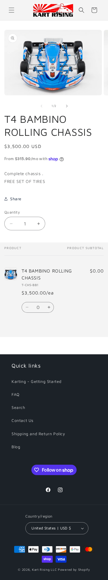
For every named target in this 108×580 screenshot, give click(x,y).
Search (18, 407)
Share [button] (16, 198)
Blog (16, 446)
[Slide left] (41, 106)
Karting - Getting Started (37, 381)
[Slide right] (66, 106)
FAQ (16, 394)
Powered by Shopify (74, 569)
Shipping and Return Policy (38, 433)
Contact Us (22, 420)
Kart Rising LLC (44, 569)
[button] (11, 10)
